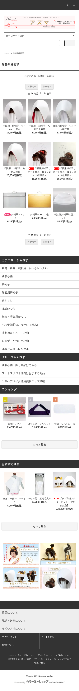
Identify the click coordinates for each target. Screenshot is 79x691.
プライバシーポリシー (43, 659)
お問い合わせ (8, 645)
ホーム (7, 53)
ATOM (42, 663)
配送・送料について (46, 655)
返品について (64, 655)
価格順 (40, 76)
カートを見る (47, 637)
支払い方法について (26, 655)
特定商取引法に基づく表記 (19, 659)
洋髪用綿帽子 (18, 53)
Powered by (20, 682)
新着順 (50, 76)
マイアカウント (9, 637)
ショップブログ (64, 659)
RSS (36, 663)
